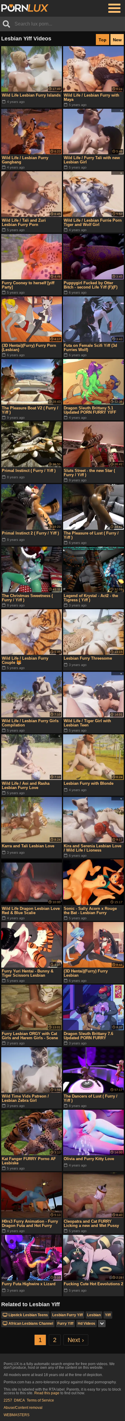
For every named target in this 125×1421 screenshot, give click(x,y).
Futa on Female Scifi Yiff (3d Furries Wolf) (90, 347)
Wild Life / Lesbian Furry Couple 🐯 (25, 660)
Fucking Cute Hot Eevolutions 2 (93, 1284)
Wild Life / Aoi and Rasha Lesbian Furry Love (25, 785)
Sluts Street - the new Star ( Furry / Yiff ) (89, 472)
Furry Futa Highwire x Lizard (29, 1284)
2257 (8, 1400)
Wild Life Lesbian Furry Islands (31, 95)
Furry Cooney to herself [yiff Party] (28, 285)
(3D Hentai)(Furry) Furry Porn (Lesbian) (29, 347)
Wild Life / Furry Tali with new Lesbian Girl (92, 159)
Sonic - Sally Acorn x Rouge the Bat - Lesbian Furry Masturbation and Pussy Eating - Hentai (93, 910)
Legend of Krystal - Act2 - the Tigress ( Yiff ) (91, 597)
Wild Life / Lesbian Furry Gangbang (25, 159)
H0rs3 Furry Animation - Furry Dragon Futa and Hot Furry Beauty (30, 1223)
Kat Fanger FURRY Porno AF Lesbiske (29, 1160)
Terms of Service (40, 1400)
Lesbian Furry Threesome (88, 658)
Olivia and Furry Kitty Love (89, 1158)
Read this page (46, 1393)
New (117, 39)
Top (102, 39)
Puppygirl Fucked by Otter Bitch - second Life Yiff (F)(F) (90, 285)
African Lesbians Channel (30, 1323)
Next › (76, 1340)
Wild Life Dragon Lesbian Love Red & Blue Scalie (31, 910)
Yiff (108, 1315)
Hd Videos (86, 1323)
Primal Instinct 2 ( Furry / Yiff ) (30, 533)
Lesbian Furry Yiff (67, 1315)
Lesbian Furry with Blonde (88, 783)
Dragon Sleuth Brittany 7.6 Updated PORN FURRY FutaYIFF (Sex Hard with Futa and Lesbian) (91, 1035)
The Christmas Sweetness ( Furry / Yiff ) (27, 597)
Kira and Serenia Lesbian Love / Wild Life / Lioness (92, 848)
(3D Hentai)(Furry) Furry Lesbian (86, 973)
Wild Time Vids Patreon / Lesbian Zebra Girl (25, 1098)
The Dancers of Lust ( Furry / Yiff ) (90, 1098)
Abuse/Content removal (23, 1408)
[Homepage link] (25, 8)
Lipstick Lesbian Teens (28, 1315)
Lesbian (94, 1315)
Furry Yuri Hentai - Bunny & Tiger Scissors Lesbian (27, 973)
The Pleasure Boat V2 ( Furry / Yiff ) (30, 410)
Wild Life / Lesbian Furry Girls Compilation (30, 723)
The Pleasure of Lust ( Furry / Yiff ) (91, 535)
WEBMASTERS (16, 1415)
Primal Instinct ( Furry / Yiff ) (29, 470)
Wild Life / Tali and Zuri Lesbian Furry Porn (24, 222)
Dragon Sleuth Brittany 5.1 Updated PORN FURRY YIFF (90, 410)
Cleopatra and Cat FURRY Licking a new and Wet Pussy (91, 1223)
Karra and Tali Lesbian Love (28, 846)
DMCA (19, 1400)
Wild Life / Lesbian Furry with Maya (91, 97)
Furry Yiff (65, 1323)
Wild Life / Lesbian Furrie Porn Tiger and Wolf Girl (93, 222)
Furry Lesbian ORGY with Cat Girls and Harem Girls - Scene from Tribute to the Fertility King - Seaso (30, 1035)
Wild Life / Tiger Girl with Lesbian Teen (87, 723)
